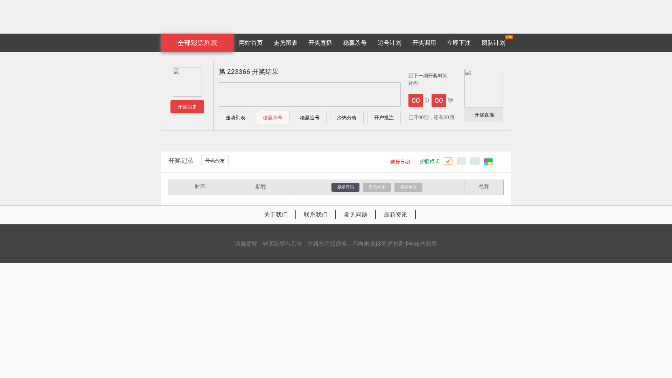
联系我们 (316, 214)
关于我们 (276, 214)
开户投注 (384, 117)
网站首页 (251, 43)
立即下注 (459, 43)
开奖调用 (424, 43)
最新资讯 (395, 214)
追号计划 (389, 43)
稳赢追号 (310, 117)
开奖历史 (187, 107)
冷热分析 (347, 117)
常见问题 (356, 214)
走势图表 (286, 43)
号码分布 (215, 160)
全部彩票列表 (197, 43)
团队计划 (493, 43)
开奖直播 (320, 43)
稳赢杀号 (355, 43)
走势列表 (235, 117)
